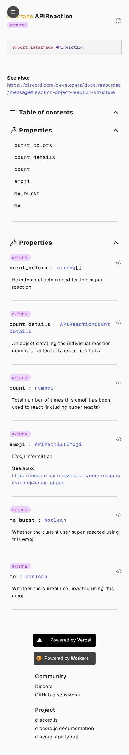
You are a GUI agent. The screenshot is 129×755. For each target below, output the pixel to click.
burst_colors (33, 145)
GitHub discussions (57, 695)
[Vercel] (64, 640)
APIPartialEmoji (58, 444)
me (17, 205)
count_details (35, 157)
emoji (22, 181)
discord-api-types (56, 737)
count (22, 169)
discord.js (46, 720)
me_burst (27, 193)
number (44, 388)
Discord (44, 686)
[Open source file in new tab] (119, 21)
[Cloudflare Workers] (65, 658)
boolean (55, 520)
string (66, 268)
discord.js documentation (64, 728)
